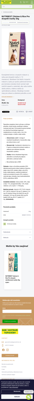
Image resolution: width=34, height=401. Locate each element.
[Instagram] (7, 349)
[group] (17, 271)
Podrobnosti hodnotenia (22, 22)
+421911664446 (9, 345)
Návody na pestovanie (7, 364)
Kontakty (4, 366)
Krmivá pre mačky (11, 224)
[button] (12, 282)
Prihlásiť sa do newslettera (10, 321)
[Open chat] (28, 396)
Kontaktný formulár (10, 355)
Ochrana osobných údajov (8, 374)
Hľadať (30, 6)
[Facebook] (3, 349)
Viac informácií (13, 387)
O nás (3, 369)
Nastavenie (17, 391)
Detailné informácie (7, 96)
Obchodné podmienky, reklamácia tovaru (12, 372)
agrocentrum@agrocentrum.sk (13, 342)
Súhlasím (17, 396)
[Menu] (32, 2)
